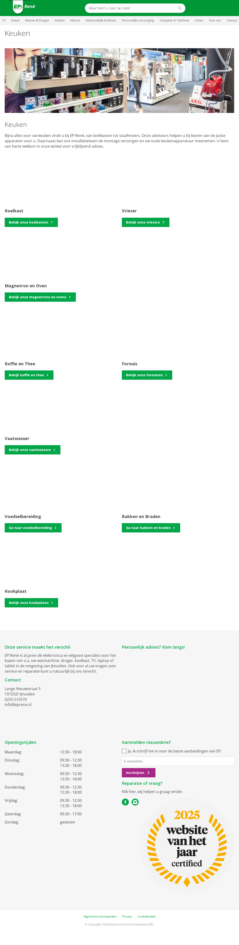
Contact (232, 20)
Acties (199, 20)
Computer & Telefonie (174, 20)
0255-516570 (16, 699)
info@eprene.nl (18, 704)
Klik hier (129, 791)
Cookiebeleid (146, 916)
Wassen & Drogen (37, 20)
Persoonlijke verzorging (138, 20)
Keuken (60, 20)
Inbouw (75, 20)
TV (3, 20)
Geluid (15, 20)
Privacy (127, 916)
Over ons (215, 20)
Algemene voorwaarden (100, 916)
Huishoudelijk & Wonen (101, 20)
